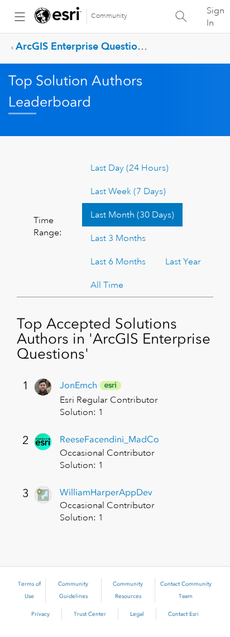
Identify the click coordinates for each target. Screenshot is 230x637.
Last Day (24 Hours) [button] (129, 167)
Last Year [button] (183, 261)
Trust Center (90, 614)
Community (109, 16)
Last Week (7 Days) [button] (128, 191)
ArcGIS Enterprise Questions (81, 46)
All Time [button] (106, 285)
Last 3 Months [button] (118, 238)
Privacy (40, 614)
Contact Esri (183, 614)
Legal (137, 614)
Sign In (215, 16)
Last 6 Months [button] (118, 261)
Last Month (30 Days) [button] (132, 214)
